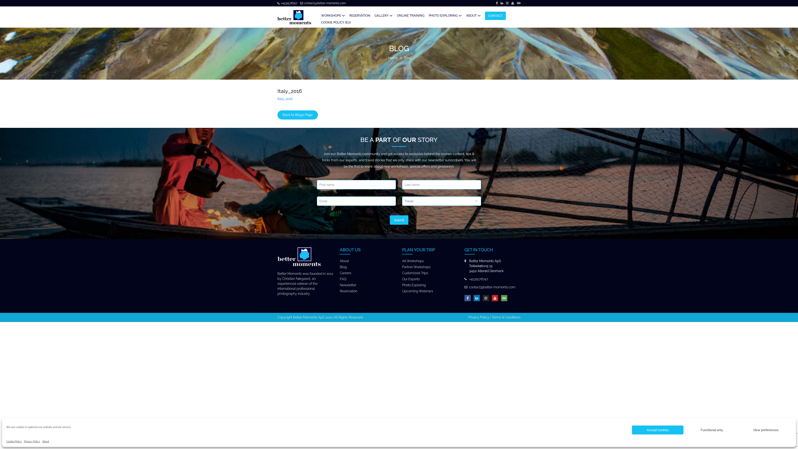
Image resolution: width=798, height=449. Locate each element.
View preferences (765, 430)
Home (393, 58)
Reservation (348, 291)
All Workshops (413, 261)
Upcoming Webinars (417, 291)
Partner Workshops (416, 267)
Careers (345, 273)
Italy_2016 (285, 99)
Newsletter (348, 285)
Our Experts (411, 279)
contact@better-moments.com (325, 3)
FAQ (343, 279)
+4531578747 (289, 3)
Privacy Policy (32, 441)
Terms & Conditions (506, 317)
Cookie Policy (14, 441)
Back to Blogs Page (298, 115)
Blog (407, 58)
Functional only (712, 430)
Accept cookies (658, 430)
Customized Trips (415, 273)
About (45, 441)
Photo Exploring (414, 285)
